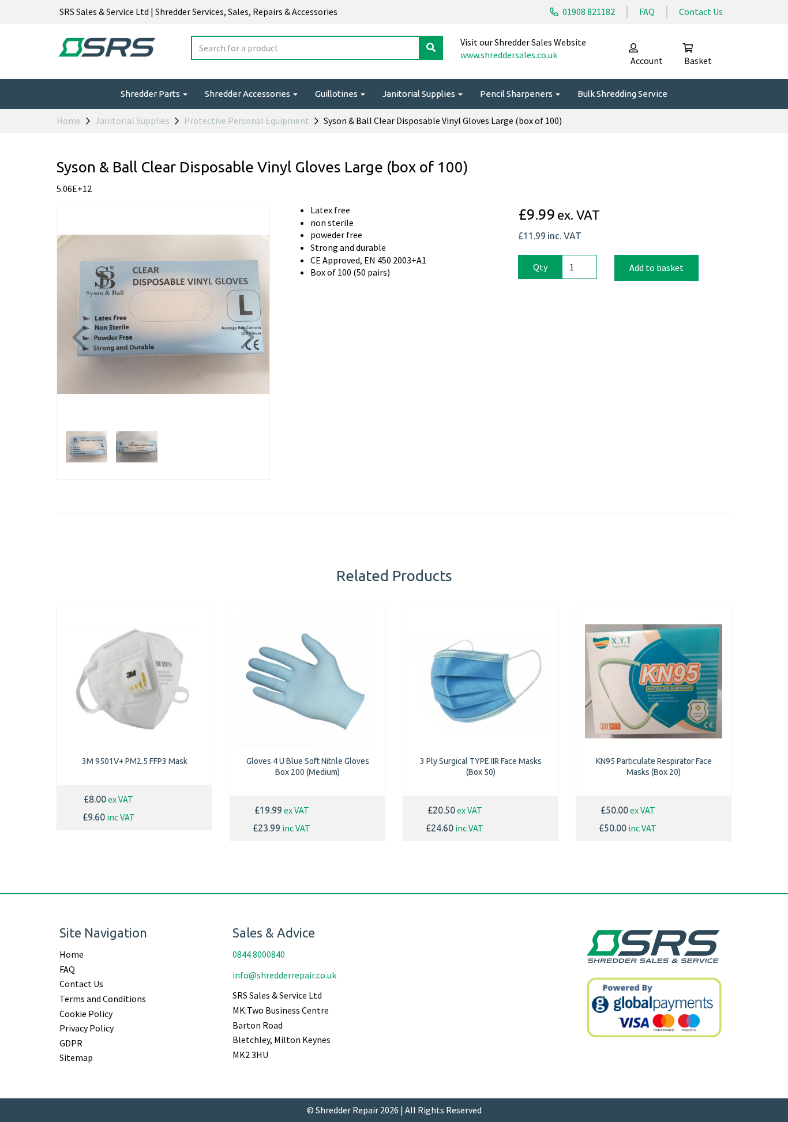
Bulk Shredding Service (622, 94)
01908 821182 (588, 11)
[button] (79, 367)
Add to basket (656, 267)
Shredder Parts (151, 94)
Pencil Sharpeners (517, 94)
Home (69, 120)
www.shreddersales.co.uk (508, 55)
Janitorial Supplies (419, 94)
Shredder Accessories (248, 94)
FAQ (647, 11)
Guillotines (337, 94)
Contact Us (701, 11)
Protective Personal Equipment (246, 120)
